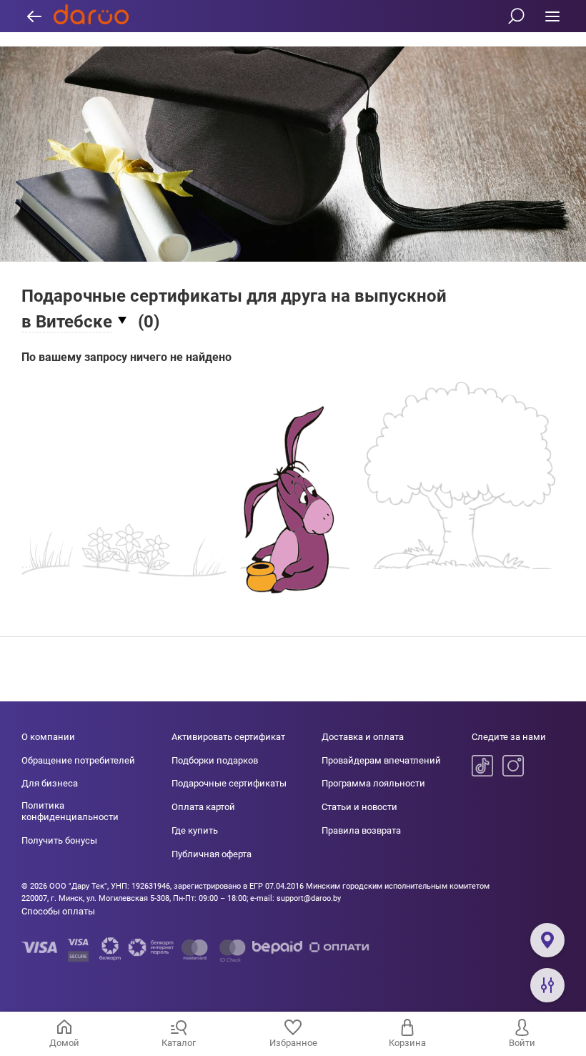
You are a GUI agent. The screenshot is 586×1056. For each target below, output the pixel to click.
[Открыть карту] (547, 940)
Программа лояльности (373, 783)
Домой (64, 1042)
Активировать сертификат (228, 736)
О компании (48, 736)
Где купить (195, 830)
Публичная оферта (212, 854)
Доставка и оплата (363, 736)
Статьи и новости (359, 806)
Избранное (293, 1042)
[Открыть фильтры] (547, 985)
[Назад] (33, 16)
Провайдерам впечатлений (381, 760)
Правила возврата (361, 830)
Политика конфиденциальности (70, 811)
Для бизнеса (49, 783)
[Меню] (552, 16)
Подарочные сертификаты (229, 783)
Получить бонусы (59, 840)
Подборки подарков (215, 760)
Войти (522, 1042)
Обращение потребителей (78, 760)
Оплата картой (203, 806)
